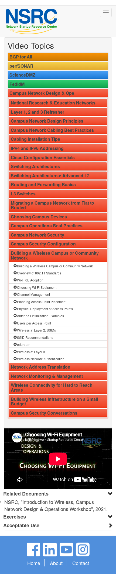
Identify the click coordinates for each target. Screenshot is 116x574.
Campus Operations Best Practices (47, 225)
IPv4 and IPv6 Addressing (37, 148)
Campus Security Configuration (43, 244)
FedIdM (17, 84)
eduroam (23, 344)
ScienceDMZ (22, 75)
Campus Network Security (37, 235)
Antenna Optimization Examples (40, 315)
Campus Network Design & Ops (41, 93)
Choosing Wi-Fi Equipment (36, 287)
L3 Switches (23, 194)
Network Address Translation (40, 367)
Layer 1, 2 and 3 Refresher (37, 112)
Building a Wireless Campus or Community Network (55, 255)
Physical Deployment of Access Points (45, 308)
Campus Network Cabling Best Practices (52, 130)
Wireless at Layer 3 (31, 351)
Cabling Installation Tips (35, 139)
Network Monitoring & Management (47, 376)
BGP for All (20, 57)
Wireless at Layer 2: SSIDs (36, 330)
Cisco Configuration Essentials (43, 157)
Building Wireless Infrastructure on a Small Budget (54, 401)
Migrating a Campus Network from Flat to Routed (52, 205)
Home (33, 562)
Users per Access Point (34, 323)
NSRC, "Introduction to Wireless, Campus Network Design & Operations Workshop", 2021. (56, 505)
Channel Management (33, 294)
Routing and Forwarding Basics (43, 184)
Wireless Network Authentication (40, 358)
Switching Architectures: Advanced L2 (50, 175)
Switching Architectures (35, 166)
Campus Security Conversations (44, 413)
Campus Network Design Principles (47, 121)
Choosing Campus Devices (39, 217)
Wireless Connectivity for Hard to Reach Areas (52, 387)
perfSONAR (21, 66)
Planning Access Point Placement (41, 301)
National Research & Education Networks (53, 103)
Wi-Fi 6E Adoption (30, 280)
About (56, 562)
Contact (80, 562)
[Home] (32, 21)
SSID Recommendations (35, 337)
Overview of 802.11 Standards (39, 273)
